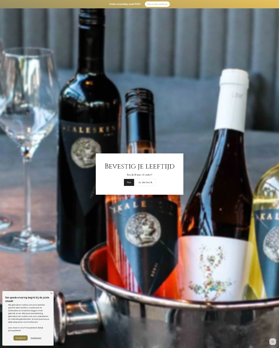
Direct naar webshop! (157, 4)
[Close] (51, 293)
